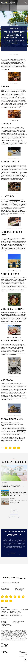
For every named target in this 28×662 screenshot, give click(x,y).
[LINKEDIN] (10, 596)
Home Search (4, 614)
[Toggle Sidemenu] (25, 2)
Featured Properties (5, 609)
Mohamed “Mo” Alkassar (7, 96)
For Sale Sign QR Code (15, 612)
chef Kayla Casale (21, 430)
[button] (14, 553)
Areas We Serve (4, 612)
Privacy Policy (22, 656)
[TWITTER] (19, 596)
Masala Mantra (5, 166)
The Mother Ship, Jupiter (20, 588)
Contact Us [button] (14, 609)
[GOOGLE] (6, 601)
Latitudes (11, 201)
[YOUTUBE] (15, 596)
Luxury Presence (22, 652)
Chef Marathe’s (18, 321)
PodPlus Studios (5, 627)
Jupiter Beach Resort (15, 200)
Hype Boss (3, 621)
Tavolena (3, 383)
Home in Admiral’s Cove (16, 615)
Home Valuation (5, 615)
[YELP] (2, 601)
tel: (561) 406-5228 (5, 588)
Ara (13, 423)
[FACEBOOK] (2, 596)
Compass (18, 631)
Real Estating (4, 622)
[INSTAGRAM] (6, 596)
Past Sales (3, 611)
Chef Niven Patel (17, 94)
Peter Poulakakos (20, 130)
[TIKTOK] (23, 596)
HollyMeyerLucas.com (18, 621)
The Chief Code (15, 622)
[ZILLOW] (10, 601)
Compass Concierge (15, 614)
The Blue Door (13, 278)
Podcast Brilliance (5, 624)
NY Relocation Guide (15, 611)
